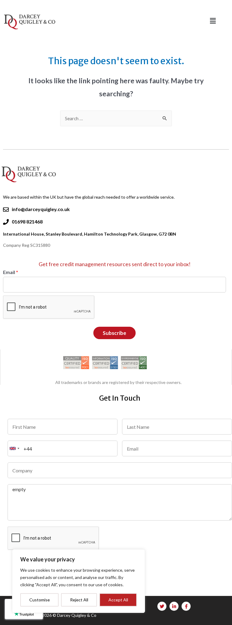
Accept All (118, 599)
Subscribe (114, 333)
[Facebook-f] (186, 606)
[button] (213, 20)
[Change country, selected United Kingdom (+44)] (14, 448)
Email (10, 272)
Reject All (79, 599)
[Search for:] (116, 118)
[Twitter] (161, 606)
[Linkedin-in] (174, 606)
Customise (39, 599)
